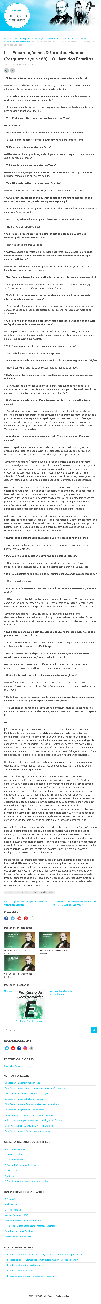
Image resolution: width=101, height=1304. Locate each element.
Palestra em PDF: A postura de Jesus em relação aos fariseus (34, 1120)
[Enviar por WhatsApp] (32, 919)
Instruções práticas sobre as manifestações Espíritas (30, 1226)
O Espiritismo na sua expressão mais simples (26, 1181)
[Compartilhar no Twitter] (13, 919)
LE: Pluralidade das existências (17, 892)
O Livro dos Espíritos (21, 38)
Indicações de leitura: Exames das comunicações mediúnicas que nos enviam (41, 1260)
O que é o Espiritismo (15, 1154)
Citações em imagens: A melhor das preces (25, 1083)
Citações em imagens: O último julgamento (25, 1099)
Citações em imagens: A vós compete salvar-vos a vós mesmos (35, 1088)
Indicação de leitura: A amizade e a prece (24, 1265)
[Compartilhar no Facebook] (6, 919)
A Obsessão (10, 1199)
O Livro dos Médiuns (15, 1160)
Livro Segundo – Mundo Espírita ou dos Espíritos (57, 38)
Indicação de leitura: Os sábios (19, 1270)
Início (6, 38)
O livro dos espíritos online (43, 892)
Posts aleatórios (12, 1066)
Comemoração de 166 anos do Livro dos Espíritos (29, 1126)
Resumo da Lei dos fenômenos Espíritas (24, 1220)
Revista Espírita (12, 1204)
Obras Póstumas (13, 1210)
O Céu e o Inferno (13, 1170)
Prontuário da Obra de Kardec (19, 1236)
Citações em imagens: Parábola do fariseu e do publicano (32, 1104)
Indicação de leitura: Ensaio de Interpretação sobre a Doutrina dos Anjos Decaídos (44, 1254)
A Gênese (9, 1176)
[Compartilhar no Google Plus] (19, 919)
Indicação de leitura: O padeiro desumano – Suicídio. (30, 1276)
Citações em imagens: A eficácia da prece (24, 1109)
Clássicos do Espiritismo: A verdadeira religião (27, 1093)
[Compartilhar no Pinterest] (26, 919)
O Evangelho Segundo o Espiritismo (22, 1165)
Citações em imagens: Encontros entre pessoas (27, 1131)
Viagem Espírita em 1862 (17, 1215)
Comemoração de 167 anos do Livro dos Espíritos (29, 1115)
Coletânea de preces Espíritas (19, 1231)
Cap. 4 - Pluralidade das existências (20, 64)
